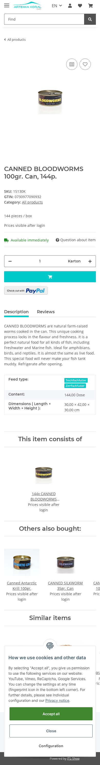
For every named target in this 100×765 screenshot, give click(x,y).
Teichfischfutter (76, 380)
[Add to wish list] (85, 64)
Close (51, 731)
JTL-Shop (73, 758)
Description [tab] (16, 311)
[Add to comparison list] (71, 64)
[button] (70, 6)
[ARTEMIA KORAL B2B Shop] (27, 6)
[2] (26, 290)
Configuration (51, 746)
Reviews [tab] (46, 311)
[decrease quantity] (10, 261)
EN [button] (54, 6)
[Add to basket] (50, 276)
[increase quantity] (90, 261)
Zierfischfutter (75, 386)
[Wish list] (80, 6)
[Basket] (90, 6)
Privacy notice (57, 700)
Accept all (51, 714)
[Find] (90, 19)
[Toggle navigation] (6, 3)
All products (32, 202)
